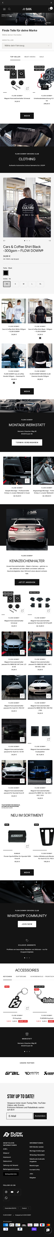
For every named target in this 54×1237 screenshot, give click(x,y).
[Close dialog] (38, 603)
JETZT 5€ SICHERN (27, 623)
